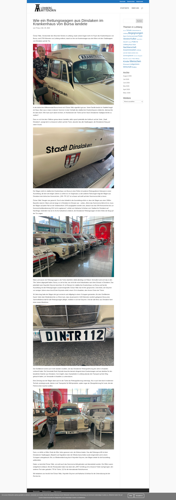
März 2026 (126, 93)
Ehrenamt (126, 64)
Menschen (135, 61)
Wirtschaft (127, 67)
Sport (125, 36)
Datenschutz (131, 1)
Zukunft (125, 42)
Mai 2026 (126, 86)
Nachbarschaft (129, 47)
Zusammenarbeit (129, 50)
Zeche (124, 30)
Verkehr (130, 58)
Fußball (129, 42)
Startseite (122, 1)
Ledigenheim (134, 64)
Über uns (135, 8)
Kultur (133, 38)
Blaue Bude (132, 44)
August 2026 (127, 76)
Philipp (38, 28)
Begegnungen (135, 33)
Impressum (139, 1)
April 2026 (126, 89)
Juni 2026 (126, 83)
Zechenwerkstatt (132, 36)
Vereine (126, 39)
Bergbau (134, 67)
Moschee (125, 58)
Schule (129, 30)
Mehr (130, 495)
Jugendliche (139, 39)
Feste (140, 36)
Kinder (126, 61)
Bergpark (140, 55)
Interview (136, 55)
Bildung (137, 58)
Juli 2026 (126, 79)
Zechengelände (128, 55)
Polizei (133, 58)
